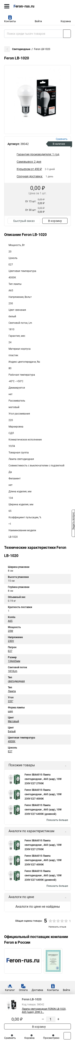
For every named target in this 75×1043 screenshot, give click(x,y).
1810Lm (12, 671)
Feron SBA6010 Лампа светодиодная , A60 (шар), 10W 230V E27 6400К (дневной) (43, 809)
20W (10, 631)
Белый (12, 731)
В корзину (55, 221)
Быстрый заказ (24, 221)
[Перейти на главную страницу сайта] (31, 6)
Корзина (66, 21)
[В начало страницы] (67, 1035)
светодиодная (16, 681)
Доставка (37, 990)
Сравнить (10, 1038)
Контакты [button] (10, 21)
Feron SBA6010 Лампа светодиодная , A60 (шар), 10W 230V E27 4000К (43, 794)
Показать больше (57, 820)
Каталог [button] (10, 990)
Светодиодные (21, 49)
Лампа (12, 691)
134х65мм (14, 661)
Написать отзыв (57, 926)
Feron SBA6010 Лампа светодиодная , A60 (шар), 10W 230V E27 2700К (43, 779)
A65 (10, 620)
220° (10, 701)
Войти (38, 21)
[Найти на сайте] (67, 33)
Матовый (13, 721)
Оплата (23, 990)
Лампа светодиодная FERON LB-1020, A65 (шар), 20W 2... (44, 1010)
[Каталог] (6, 6)
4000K (11, 741)
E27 (10, 651)
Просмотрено (51, 1038)
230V (11, 641)
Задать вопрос (73, 521)
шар (10, 711)
